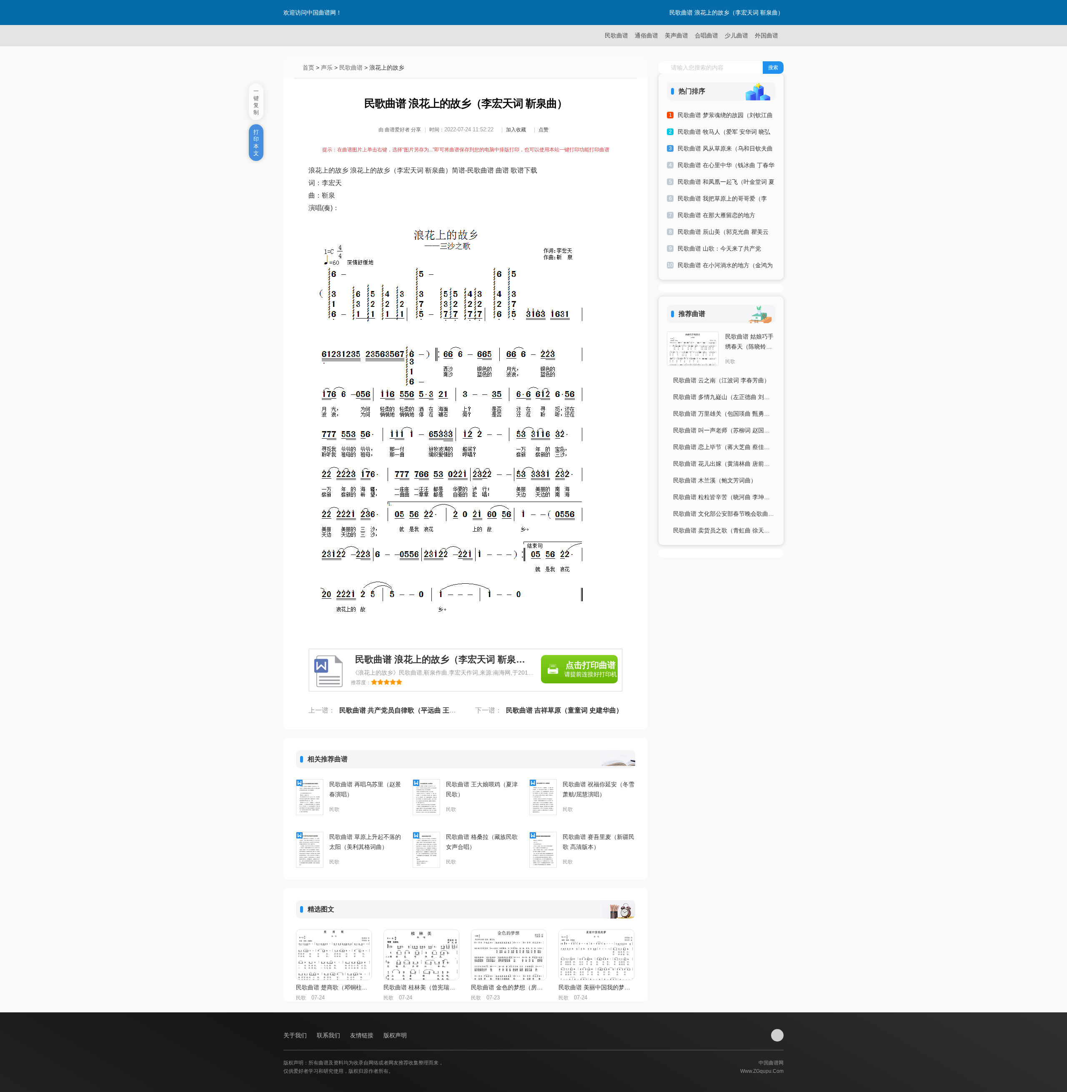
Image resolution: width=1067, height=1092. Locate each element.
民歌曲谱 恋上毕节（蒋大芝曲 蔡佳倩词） (724, 447)
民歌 (334, 809)
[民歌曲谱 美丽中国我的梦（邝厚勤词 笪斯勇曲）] (596, 954)
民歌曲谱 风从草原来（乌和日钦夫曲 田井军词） (725, 150)
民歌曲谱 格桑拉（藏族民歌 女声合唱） (482, 841)
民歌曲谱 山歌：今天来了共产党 (719, 248)
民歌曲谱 (616, 35)
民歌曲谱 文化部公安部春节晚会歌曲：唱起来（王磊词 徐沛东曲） (724, 513)
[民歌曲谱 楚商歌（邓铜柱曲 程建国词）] (334, 954)
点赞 (544, 130)
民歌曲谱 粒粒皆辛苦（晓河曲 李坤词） (724, 497)
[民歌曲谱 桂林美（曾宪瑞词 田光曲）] (421, 954)
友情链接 (362, 1035)
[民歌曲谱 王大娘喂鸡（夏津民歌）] (426, 797)
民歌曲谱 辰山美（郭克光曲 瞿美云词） (723, 233)
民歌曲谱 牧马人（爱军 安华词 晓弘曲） (724, 133)
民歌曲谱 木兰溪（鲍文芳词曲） (714, 480)
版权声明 (395, 1035)
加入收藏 (516, 130)
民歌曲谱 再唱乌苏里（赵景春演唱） (365, 789)
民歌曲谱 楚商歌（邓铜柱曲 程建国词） (333, 987)
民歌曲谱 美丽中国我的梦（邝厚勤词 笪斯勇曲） (596, 987)
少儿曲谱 (736, 35)
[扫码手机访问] (777, 1035)
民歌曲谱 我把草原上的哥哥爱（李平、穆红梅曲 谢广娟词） (722, 200)
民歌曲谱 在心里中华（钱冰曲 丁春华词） (726, 166)
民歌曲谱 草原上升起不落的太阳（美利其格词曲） (365, 841)
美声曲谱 (676, 35)
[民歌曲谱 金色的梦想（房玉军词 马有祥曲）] (509, 954)
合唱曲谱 (706, 35)
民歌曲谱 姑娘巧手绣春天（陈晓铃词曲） (749, 342)
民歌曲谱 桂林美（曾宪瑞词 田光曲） (420, 987)
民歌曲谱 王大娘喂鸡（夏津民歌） (482, 789)
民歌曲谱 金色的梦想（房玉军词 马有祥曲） (508, 987)
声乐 (327, 67)
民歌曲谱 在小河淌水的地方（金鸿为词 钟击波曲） (725, 266)
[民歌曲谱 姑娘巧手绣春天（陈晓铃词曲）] (693, 348)
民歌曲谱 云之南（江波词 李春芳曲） (721, 380)
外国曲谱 (766, 35)
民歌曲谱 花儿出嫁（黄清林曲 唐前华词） (724, 463)
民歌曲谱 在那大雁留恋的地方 (716, 215)
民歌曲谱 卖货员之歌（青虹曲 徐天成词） (724, 530)
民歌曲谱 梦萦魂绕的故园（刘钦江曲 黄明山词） (725, 116)
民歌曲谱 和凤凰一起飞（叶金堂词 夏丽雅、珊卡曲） (726, 183)
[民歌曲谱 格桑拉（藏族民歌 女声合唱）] (426, 850)
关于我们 (295, 1035)
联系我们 (329, 1035)
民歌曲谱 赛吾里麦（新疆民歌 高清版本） (598, 841)
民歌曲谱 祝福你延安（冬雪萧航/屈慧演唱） (598, 789)
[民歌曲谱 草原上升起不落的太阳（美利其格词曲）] (309, 850)
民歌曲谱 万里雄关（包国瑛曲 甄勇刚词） (724, 413)
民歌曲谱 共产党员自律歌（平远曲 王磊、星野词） (414, 710)
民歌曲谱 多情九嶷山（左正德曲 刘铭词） (724, 397)
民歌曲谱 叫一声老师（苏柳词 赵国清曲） (724, 430)
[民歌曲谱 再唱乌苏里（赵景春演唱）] (309, 797)
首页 (308, 67)
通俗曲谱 (646, 35)
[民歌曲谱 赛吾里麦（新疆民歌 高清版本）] (543, 850)
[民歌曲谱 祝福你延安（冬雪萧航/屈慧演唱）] (543, 797)
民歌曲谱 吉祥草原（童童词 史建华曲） (564, 710)
